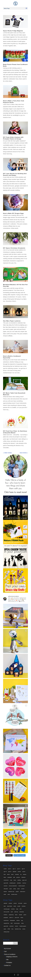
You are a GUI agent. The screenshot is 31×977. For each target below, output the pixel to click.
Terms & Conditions (9, 954)
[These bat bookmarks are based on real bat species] (15, 616)
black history (9, 906)
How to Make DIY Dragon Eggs (13, 213)
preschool (11, 926)
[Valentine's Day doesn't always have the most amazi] (15, 716)
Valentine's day (11, 891)
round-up (24, 883)
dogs (17, 909)
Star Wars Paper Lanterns (12, 321)
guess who (17, 917)
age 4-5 (5, 871)
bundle (18, 906)
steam (18, 888)
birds (5, 874)
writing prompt (6, 931)
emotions (5, 914)
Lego (11, 880)
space (10, 888)
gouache (18, 877)
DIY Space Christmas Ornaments (14, 248)
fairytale (20, 914)
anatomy (10, 903)
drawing (24, 874)
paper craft (24, 880)
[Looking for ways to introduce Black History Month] (15, 791)
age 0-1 (9, 868)
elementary (21, 911)
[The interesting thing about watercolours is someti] (15, 766)
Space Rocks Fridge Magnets (13, 30)
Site (7, 959)
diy (20, 874)
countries (13, 909)
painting (19, 880)
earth (12, 911)
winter (5, 894)
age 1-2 (14, 868)
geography (10, 877)
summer (22, 888)
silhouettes (6, 888)
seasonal (5, 885)
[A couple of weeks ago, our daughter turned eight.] (15, 641)
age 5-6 (9, 871)
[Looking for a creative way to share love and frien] (15, 691)
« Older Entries (7, 452)
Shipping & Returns (11, 956)
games (25, 914)
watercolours (22, 891)
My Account (7, 948)
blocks (8, 874)
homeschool (6, 880)
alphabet (14, 871)
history (22, 917)
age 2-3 (18, 868)
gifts (14, 877)
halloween (23, 877)
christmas (17, 874)
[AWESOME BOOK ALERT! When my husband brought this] (15, 816)
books (12, 874)
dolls (21, 909)
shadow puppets (21, 885)
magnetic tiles (6, 923)
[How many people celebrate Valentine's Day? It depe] (15, 741)
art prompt (20, 903)
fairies (5, 877)
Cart (5, 951)
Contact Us (7, 965)
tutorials (5, 891)
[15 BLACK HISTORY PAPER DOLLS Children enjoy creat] (15, 841)
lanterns (18, 920)
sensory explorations (13, 885)
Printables (9, 962)
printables (19, 883)
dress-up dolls (6, 911)
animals (19, 871)
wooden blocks (14, 894)
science (16, 926)
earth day (16, 911)
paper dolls (6, 883)
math (12, 923)
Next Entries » (24, 452)
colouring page (7, 909)
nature (15, 880)
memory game (17, 923)
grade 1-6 (11, 917)
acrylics (5, 868)
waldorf (17, 891)
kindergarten (12, 920)
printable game (13, 883)
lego (22, 920)
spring (14, 888)
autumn (23, 871)
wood (9, 894)
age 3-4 (23, 868)
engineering (11, 914)
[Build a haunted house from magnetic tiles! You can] (15, 666)
